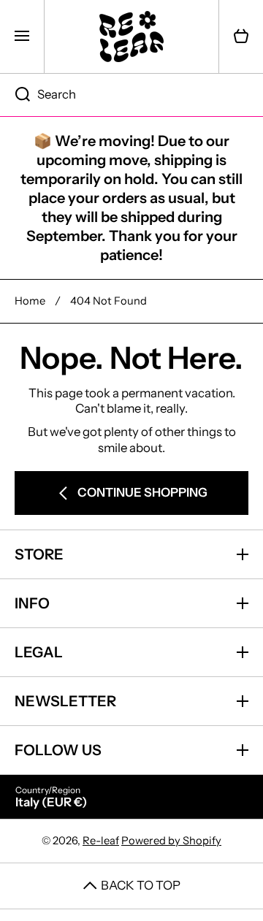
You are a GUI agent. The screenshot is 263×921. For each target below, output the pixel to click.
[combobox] (131, 95)
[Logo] (131, 36)
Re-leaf (101, 840)
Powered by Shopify (171, 840)
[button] (241, 36)
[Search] (15, 95)
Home (30, 300)
